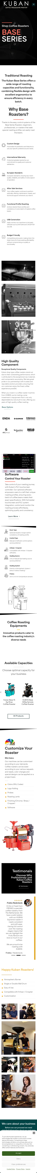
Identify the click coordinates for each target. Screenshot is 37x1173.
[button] (34, 1133)
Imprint (28, 1169)
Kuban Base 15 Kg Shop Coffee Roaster (9, 702)
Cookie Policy (11, 1169)
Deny (18, 1159)
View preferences (18, 1164)
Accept (18, 1153)
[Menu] (33, 4)
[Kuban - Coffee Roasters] (16, 4)
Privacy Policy (20, 1169)
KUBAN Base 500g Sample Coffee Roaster (28, 702)
